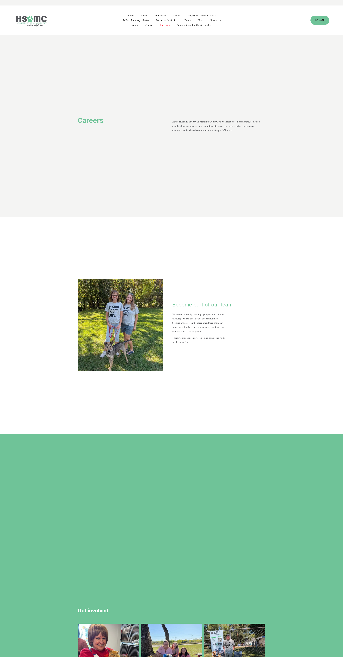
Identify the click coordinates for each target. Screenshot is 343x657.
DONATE (320, 20)
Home (131, 15)
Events (187, 20)
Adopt (144, 15)
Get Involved (160, 15)
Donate (177, 15)
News (201, 20)
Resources (215, 20)
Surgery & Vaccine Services (201, 15)
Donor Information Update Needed (193, 25)
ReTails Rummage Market (136, 20)
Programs (165, 25)
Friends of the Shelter (167, 20)
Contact (149, 25)
